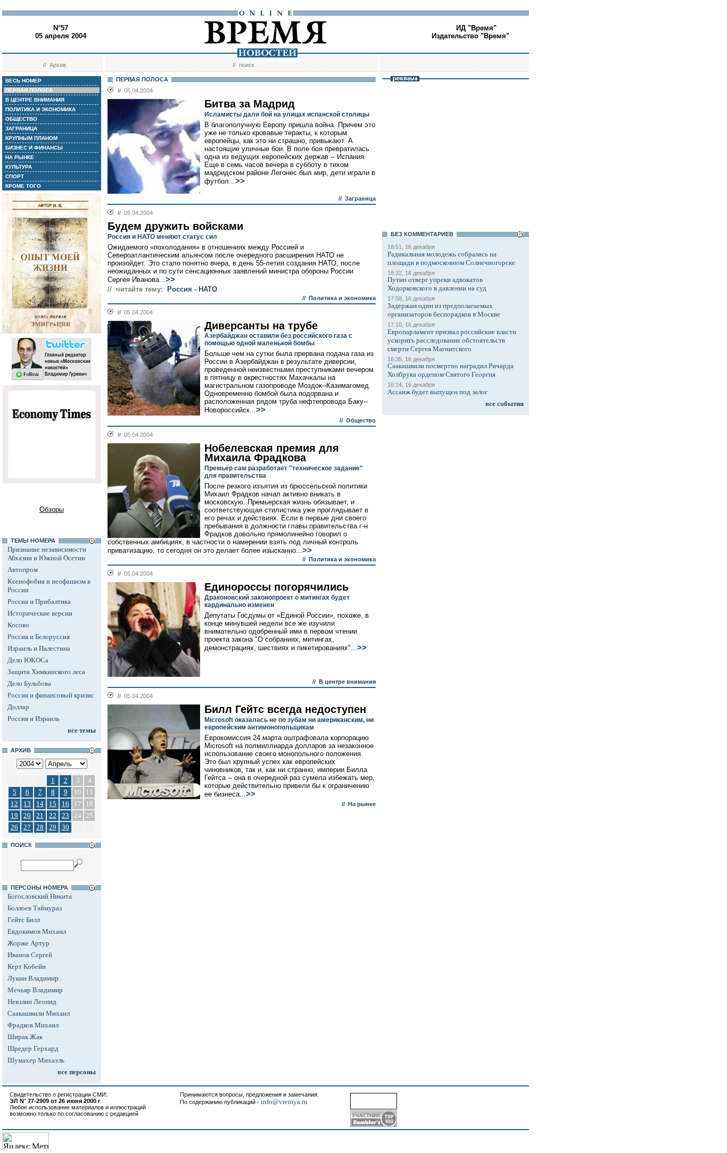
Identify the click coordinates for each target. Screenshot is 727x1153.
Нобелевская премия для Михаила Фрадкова (271, 453)
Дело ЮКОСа (27, 660)
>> (240, 181)
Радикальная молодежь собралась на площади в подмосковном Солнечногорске (451, 258)
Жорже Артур (28, 943)
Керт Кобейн (26, 966)
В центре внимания (347, 681)
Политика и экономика (342, 298)
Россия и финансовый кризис (50, 695)
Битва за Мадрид (249, 104)
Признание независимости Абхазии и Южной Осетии (46, 553)
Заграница (360, 198)
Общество (361, 420)
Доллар (18, 707)
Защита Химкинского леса (46, 672)
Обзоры (51, 509)
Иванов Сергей (29, 955)
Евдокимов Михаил (36, 931)
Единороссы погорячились (276, 587)
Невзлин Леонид (31, 1002)
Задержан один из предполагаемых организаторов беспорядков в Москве (443, 310)
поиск (246, 65)
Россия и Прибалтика (39, 601)
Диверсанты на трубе (261, 325)
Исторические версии (39, 613)
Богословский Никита (39, 896)
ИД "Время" (476, 28)
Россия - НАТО (192, 289)
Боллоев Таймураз (34, 908)
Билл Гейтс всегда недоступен (285, 709)
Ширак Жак (25, 1037)
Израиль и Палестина (38, 648)
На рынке (362, 804)
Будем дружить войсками (175, 226)
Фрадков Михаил (33, 1025)
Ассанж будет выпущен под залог (437, 392)
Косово (18, 625)
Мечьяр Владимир (35, 990)
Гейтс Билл (23, 920)
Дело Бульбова (29, 683)
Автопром (22, 570)
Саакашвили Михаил (38, 1013)
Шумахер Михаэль (35, 1060)
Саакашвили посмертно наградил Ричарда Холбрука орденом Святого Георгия (450, 370)
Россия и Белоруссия (38, 637)
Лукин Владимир (33, 978)
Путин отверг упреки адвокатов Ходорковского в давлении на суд (436, 284)
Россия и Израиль (33, 719)
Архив (57, 65)
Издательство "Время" (470, 36)
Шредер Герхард (33, 1048)
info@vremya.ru (284, 1102)
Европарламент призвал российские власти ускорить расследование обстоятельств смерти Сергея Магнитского (451, 340)
